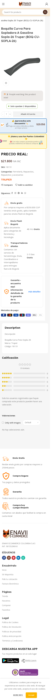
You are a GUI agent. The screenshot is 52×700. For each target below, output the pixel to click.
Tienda (5, 596)
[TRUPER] (6, 179)
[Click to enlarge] (6, 83)
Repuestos (28, 171)
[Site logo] (25, 3)
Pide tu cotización (9, 579)
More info (18, 695)
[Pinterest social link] (18, 193)
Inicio (4, 570)
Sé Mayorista (7, 574)
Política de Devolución (11, 627)
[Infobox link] (13, 458)
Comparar (6, 605)
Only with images (13, 422)
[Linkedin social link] (22, 193)
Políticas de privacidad (11, 631)
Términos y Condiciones (12, 640)
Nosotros (6, 600)
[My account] (46, 4)
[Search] (45, 12)
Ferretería (17, 171)
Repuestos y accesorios (12, 174)
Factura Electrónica (10, 583)
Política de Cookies (10, 622)
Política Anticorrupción (11, 636)
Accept (31, 695)
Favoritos (6, 610)
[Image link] (10, 660)
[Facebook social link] (12, 193)
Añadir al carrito (28, 114)
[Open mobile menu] (3, 4)
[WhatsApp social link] (25, 193)
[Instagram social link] (15, 193)
